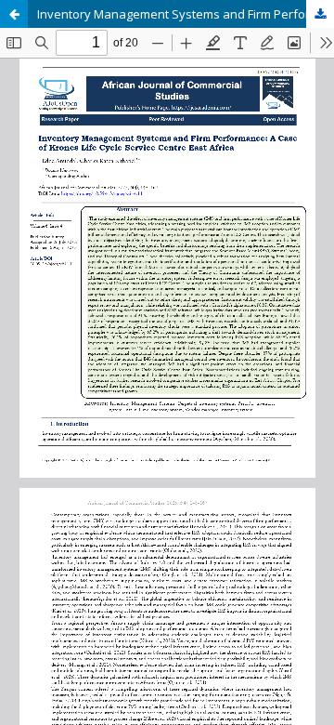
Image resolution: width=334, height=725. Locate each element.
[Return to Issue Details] (14, 14)
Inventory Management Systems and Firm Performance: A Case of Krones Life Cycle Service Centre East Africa (185, 14)
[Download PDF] (320, 14)
